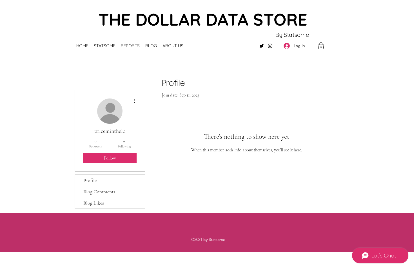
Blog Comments (99, 192)
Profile (90, 180)
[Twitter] (261, 46)
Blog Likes (93, 203)
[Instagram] (270, 46)
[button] (321, 45)
